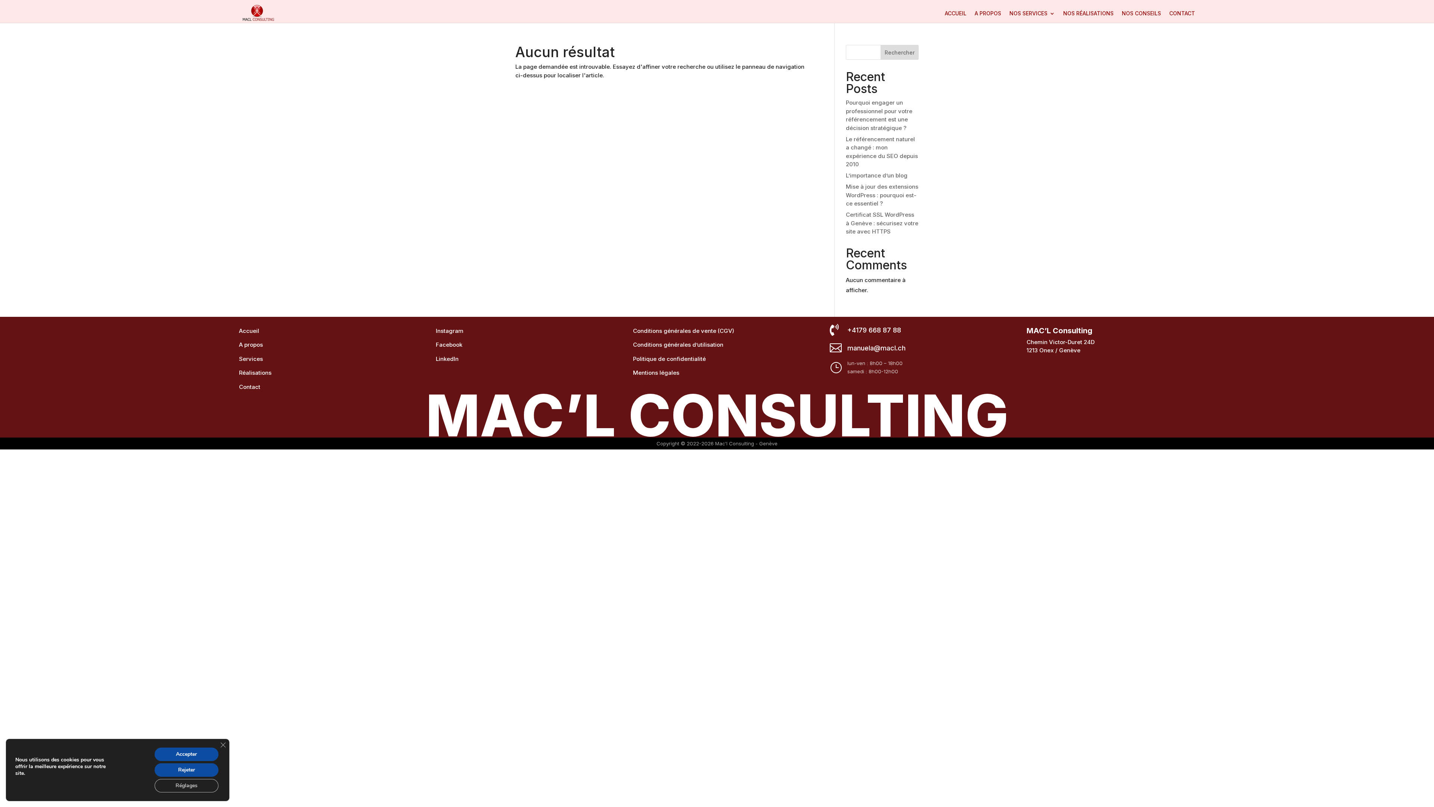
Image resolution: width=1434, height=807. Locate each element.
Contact (1182, 13)
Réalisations (255, 372)
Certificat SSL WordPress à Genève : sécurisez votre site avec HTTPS (882, 223)
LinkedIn (447, 358)
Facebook (449, 344)
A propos (988, 13)
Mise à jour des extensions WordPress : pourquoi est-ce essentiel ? (882, 195)
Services (251, 358)
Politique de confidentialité (669, 358)
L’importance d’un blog (876, 175)
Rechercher (900, 52)
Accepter (186, 754)
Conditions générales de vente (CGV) (683, 330)
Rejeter (186, 769)
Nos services (1028, 13)
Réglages (187, 785)
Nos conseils (1141, 13)
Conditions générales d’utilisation (678, 344)
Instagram (449, 330)
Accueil (955, 13)
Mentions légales (656, 372)
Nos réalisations (1088, 13)
